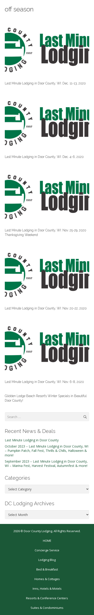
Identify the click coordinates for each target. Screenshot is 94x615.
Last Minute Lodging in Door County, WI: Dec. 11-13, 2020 (45, 83)
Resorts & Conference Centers (47, 598)
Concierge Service (47, 550)
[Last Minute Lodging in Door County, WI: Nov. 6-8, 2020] (47, 348)
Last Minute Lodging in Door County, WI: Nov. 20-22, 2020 (46, 308)
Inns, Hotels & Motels (47, 589)
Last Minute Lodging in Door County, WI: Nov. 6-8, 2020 (44, 382)
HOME (47, 541)
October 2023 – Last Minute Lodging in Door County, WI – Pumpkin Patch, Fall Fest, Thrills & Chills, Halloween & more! (46, 450)
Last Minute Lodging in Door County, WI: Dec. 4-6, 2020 (44, 157)
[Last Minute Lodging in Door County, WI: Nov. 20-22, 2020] (47, 275)
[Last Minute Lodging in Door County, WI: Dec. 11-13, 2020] (47, 50)
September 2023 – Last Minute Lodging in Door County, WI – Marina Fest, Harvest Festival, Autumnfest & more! (46, 463)
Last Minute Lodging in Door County (32, 440)
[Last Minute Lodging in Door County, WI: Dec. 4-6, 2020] (47, 123)
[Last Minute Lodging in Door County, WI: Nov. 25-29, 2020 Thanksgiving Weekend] (47, 197)
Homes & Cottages (47, 579)
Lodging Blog (47, 560)
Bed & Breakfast (47, 569)
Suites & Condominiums (47, 608)
